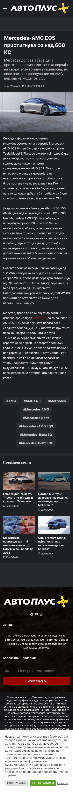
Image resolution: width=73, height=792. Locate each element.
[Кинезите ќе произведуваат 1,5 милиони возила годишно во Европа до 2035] (19, 525)
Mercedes (40, 318)
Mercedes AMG (37, 409)
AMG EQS (33, 401)
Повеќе (62, 783)
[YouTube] (36, 614)
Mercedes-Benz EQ (37, 435)
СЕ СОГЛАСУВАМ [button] (43, 783)
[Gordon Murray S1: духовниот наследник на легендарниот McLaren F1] (54, 481)
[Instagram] (41, 614)
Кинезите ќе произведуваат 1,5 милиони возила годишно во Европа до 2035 (18, 545)
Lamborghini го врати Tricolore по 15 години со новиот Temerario (18, 497)
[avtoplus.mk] (40, 8)
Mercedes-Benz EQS (37, 443)
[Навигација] (5, 9)
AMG (12, 401)
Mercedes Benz (37, 418)
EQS (59, 333)
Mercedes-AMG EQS (37, 426)
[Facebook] (32, 614)
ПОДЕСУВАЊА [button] (16, 783)
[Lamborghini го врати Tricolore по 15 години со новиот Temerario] (19, 481)
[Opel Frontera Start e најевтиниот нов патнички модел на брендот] (54, 525)
